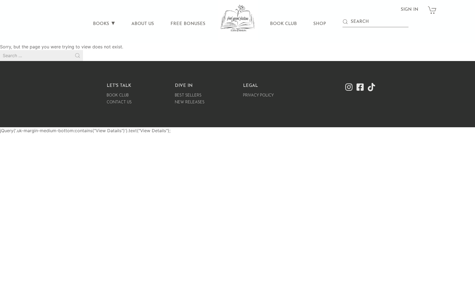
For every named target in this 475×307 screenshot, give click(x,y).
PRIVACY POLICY (258, 95)
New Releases (190, 102)
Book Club (283, 24)
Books (101, 24)
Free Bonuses (187, 24)
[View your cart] (432, 7)
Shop (319, 24)
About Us (142, 24)
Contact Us (119, 102)
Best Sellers (188, 95)
